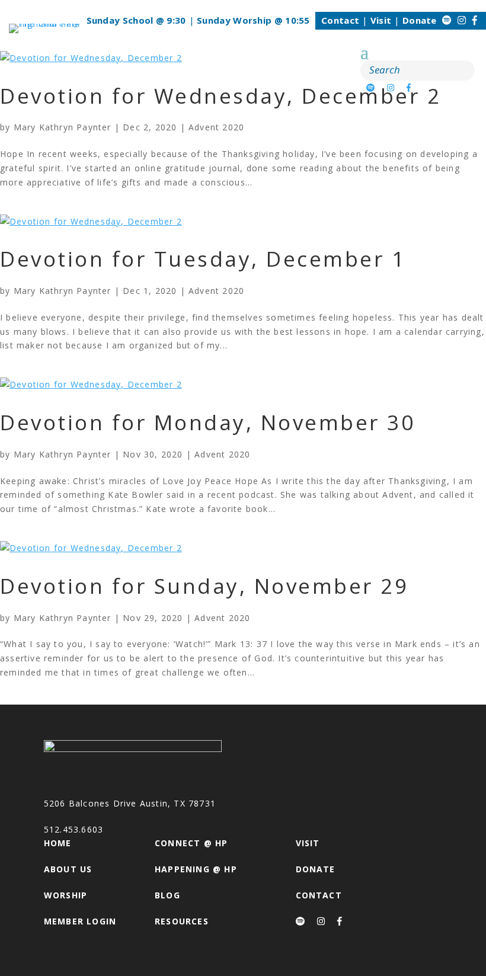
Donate (419, 20)
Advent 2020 (216, 127)
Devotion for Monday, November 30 (207, 422)
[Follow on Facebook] (474, 20)
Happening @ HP (196, 869)
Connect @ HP (191, 843)
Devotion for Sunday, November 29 (204, 586)
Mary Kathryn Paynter (62, 127)
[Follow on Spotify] (447, 20)
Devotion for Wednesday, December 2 (220, 96)
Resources (182, 921)
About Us (68, 869)
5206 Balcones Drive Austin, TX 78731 (130, 803)
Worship (65, 895)
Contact (340, 20)
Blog (167, 895)
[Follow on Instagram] (462, 20)
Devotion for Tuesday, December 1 (202, 259)
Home (58, 843)
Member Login (80, 921)
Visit (381, 20)
